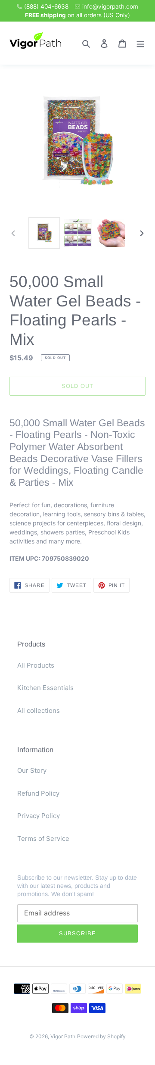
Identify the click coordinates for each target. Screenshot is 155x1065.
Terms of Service (43, 838)
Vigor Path (62, 1036)
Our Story (31, 770)
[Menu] (140, 43)
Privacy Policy (38, 816)
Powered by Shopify (101, 1036)
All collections (38, 710)
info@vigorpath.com (110, 6)
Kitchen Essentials (45, 688)
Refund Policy (38, 793)
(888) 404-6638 (46, 6)
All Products (35, 665)
